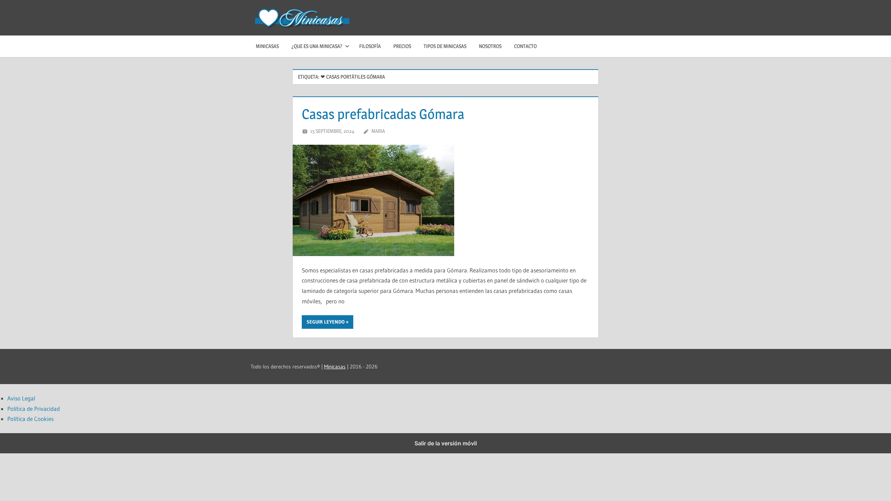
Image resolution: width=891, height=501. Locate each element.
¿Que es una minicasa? (316, 46)
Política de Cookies (30, 418)
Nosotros (490, 46)
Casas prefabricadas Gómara (383, 113)
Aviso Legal (21, 398)
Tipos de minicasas (445, 46)
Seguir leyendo (326, 322)
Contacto (525, 46)
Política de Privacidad (33, 408)
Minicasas (267, 46)
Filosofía (370, 46)
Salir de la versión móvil (446, 443)
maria (378, 131)
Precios (402, 46)
